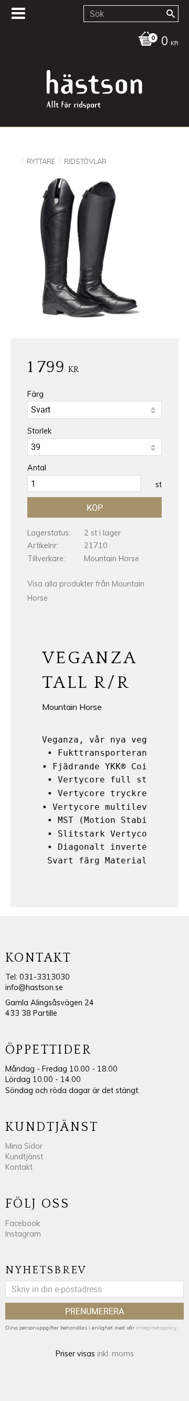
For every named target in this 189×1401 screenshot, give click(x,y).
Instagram (23, 1234)
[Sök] (170, 14)
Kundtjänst (24, 1156)
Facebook (22, 1223)
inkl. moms (115, 1353)
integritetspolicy (156, 1327)
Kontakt (19, 1167)
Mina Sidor (24, 1146)
